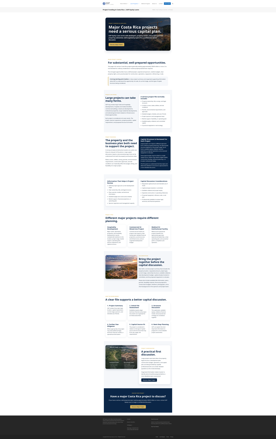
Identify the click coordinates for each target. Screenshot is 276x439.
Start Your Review (155, 426)
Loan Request (162, 436)
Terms (167, 436)
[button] (172, 3)
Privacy (171, 436)
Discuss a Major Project (116, 44)
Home (153, 9)
